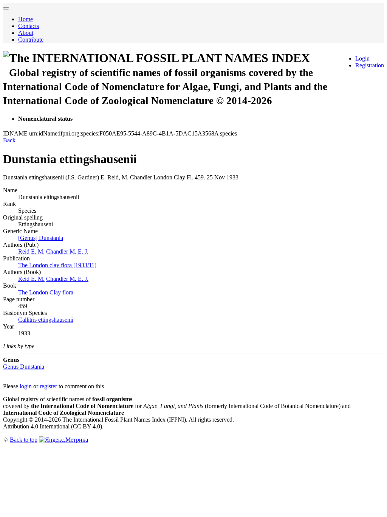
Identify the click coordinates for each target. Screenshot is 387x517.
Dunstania (23, 366)
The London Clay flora (45, 292)
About (25, 33)
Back (9, 140)
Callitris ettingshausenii (45, 319)
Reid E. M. (31, 251)
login (26, 386)
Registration (369, 65)
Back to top (23, 439)
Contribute (30, 39)
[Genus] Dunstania (40, 238)
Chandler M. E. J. (67, 251)
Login (362, 58)
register (48, 386)
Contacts (28, 26)
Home (25, 19)
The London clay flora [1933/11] (57, 265)
